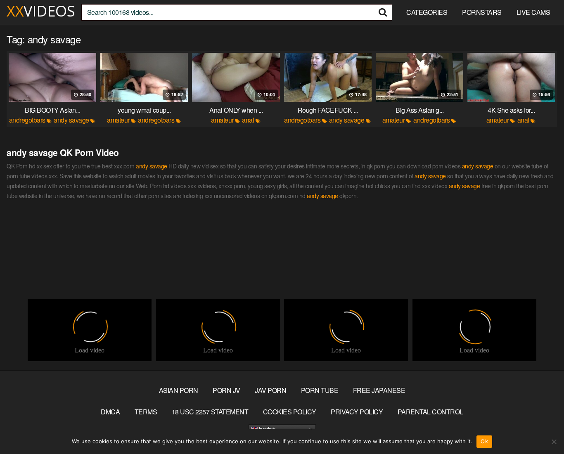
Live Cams (533, 12)
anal (248, 120)
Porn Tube (320, 390)
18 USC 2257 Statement (210, 411)
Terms (146, 411)
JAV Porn (270, 390)
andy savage (71, 120)
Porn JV (226, 390)
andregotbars (27, 120)
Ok (484, 441)
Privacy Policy (357, 411)
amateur (118, 120)
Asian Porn (178, 390)
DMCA (110, 411)
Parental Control (430, 411)
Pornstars (482, 12)
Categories (426, 12)
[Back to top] (541, 427)
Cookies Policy (289, 411)
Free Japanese (379, 390)
